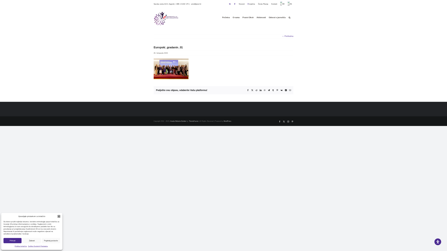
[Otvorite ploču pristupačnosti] (437, 241)
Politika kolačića (21, 246)
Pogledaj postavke (51, 241)
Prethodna (288, 36)
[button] (59, 216)
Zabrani (32, 241)
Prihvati (12, 241)
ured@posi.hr (196, 4)
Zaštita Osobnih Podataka (38, 246)
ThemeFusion (193, 121)
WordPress (227, 121)
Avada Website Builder (178, 121)
